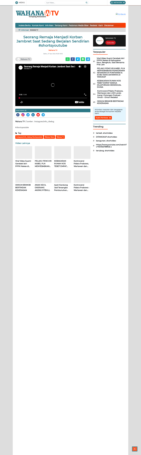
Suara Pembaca (102, 118)
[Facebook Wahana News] (17, 114)
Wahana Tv (60, 137)
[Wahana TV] (37, 14)
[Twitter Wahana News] (28, 114)
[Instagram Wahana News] (23, 114)
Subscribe (110, 43)
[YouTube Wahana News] (38, 114)
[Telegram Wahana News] (43, 114)
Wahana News (49, 137)
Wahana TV (20, 121)
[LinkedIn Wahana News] (33, 114)
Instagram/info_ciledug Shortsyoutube (29, 137)
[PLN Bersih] (121, 14)
